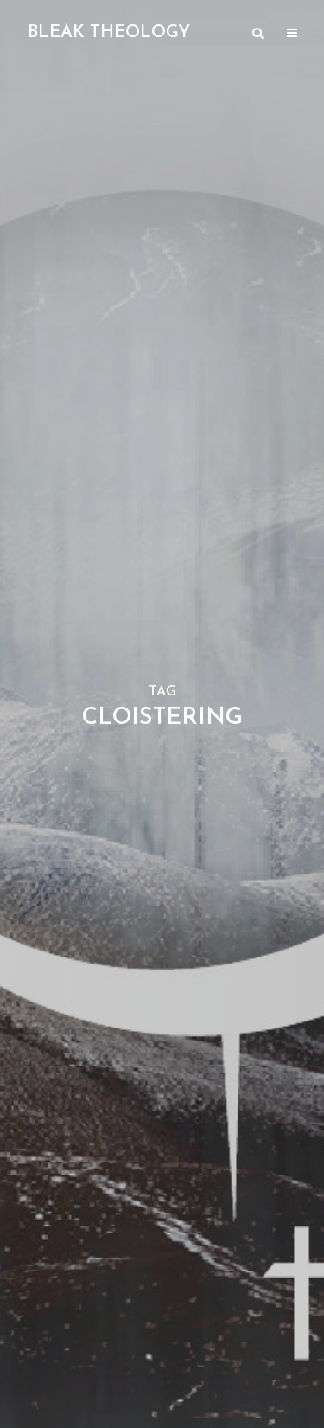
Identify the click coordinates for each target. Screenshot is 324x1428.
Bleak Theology (109, 33)
